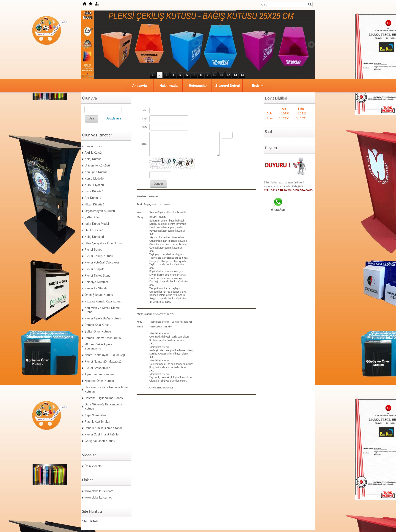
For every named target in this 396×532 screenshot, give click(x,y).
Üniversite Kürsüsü (97, 165)
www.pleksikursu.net (98, 497)
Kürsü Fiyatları (94, 185)
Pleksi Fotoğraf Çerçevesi (102, 262)
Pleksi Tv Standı (96, 288)
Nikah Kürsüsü (94, 204)
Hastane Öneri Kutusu (99, 380)
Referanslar (198, 85)
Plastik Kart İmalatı (97, 421)
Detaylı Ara (113, 118)
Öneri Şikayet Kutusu (99, 294)
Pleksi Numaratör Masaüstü (103, 361)
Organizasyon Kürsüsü (100, 211)
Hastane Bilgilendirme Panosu (104, 398)
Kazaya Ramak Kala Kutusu (103, 301)
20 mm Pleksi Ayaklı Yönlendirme (98, 346)
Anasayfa (139, 85)
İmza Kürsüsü (94, 191)
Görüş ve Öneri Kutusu (100, 441)
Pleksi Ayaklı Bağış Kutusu (103, 318)
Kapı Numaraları (95, 415)
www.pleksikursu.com (99, 491)
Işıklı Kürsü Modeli (97, 223)
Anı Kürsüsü (93, 198)
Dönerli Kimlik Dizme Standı (103, 428)
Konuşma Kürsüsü (97, 172)
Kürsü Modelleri (95, 178)
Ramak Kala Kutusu (98, 325)
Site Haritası (90, 521)
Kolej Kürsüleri (94, 236)
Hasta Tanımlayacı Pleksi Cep (105, 355)
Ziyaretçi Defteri (227, 85)
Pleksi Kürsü (93, 146)
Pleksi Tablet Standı (98, 275)
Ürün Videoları (94, 466)
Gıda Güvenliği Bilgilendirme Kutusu (103, 406)
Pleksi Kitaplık (94, 269)
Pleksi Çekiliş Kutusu (99, 256)
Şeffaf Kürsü (93, 217)
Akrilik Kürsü (93, 152)
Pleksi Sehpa (93, 249)
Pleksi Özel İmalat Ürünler (102, 434)
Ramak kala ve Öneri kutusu (103, 338)
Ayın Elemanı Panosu (99, 374)
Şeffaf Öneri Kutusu (98, 331)
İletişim (257, 85)
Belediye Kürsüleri (97, 282)
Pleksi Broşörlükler (97, 368)
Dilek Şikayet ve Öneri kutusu (104, 243)
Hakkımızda (169, 85)
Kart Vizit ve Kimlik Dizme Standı (102, 310)
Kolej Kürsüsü (94, 159)
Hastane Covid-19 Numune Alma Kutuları (106, 389)
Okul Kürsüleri (94, 230)
